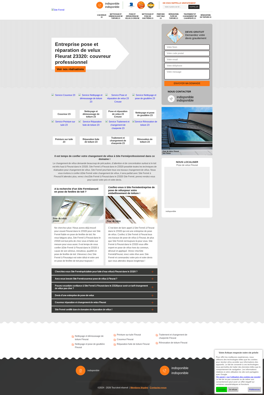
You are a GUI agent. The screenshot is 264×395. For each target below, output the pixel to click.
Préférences (254, 389)
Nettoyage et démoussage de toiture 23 (116, 16)
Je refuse (233, 389)
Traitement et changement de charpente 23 (190, 16)
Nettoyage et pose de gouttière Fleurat (90, 346)
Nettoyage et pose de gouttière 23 (148, 16)
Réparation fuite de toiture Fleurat (133, 344)
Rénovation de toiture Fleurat (173, 342)
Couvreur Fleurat (125, 339)
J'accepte (221, 389)
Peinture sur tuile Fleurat (129, 335)
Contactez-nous (158, 387)
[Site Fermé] (71, 10)
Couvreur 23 (101, 16)
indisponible (112, 3)
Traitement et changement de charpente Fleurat (173, 336)
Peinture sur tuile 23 (161, 16)
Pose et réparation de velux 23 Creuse (132, 16)
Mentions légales (139, 387)
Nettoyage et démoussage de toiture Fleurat (89, 338)
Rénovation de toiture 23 (205, 16)
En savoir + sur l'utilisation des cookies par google (238, 377)
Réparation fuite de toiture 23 (174, 16)
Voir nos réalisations (70, 69)
